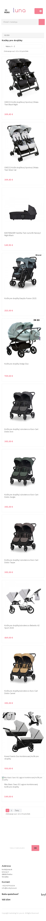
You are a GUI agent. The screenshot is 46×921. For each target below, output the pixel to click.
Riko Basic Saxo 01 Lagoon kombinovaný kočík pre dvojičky (21, 785)
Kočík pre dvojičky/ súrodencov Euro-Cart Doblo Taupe (21, 561)
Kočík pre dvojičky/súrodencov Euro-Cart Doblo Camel (21, 692)
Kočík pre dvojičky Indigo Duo (16, 364)
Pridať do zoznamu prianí (42, 89)
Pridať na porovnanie (42, 94)
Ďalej (17, 810)
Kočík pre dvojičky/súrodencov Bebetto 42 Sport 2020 (21, 626)
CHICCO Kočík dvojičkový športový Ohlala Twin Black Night (21, 103)
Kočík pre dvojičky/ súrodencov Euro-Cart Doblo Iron (21, 430)
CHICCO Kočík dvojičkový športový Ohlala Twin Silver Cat (21, 168)
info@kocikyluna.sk (9, 888)
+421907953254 (8, 886)
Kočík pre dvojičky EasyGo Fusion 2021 (20, 298)
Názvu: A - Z (23, 46)
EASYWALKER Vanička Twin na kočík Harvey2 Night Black (22, 234)
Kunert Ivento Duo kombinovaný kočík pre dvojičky (21, 757)
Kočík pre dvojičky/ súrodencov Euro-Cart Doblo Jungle (21, 495)
